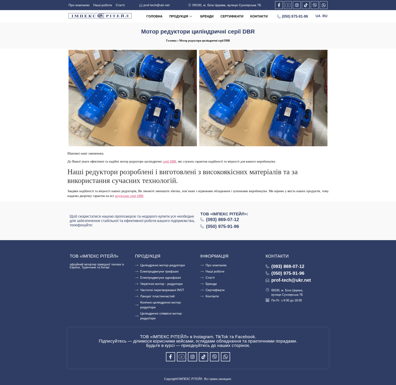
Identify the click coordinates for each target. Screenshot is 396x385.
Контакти (259, 16)
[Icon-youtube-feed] (288, 5)
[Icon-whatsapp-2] (323, 5)
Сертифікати (231, 16)
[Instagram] (297, 5)
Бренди (207, 16)
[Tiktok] (306, 5)
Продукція (178, 16)
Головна (154, 16)
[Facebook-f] (279, 5)
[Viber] (315, 5)
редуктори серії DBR (129, 196)
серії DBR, (170, 161)
